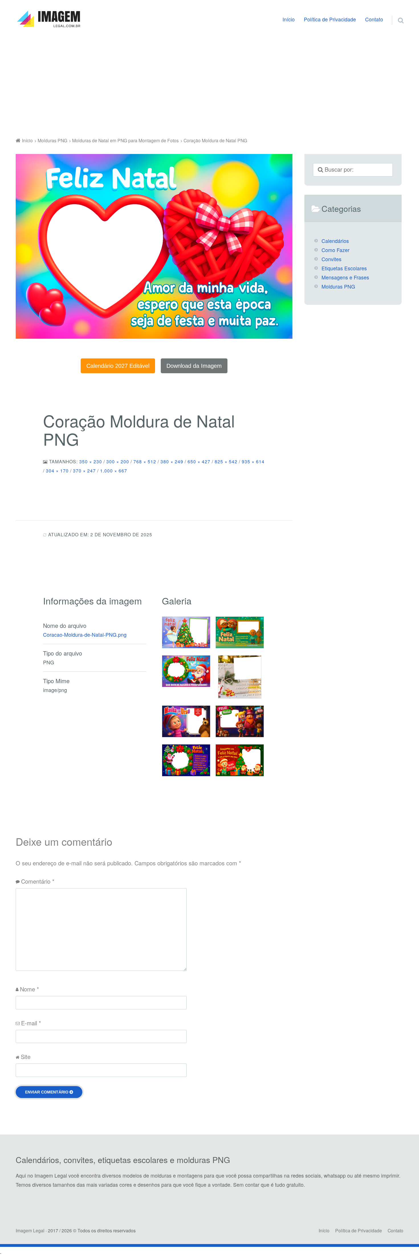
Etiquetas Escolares (344, 268)
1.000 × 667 (113, 470)
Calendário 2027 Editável (117, 366)
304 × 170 (57, 470)
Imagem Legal (30, 1230)
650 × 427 (199, 461)
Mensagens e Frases (345, 277)
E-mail (31, 1023)
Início (288, 19)
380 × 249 (171, 461)
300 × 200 (117, 461)
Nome (29, 989)
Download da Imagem (194, 366)
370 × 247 (84, 470)
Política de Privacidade (330, 19)
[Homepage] (48, 19)
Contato (374, 19)
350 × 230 (90, 461)
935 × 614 (253, 461)
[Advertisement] (209, 84)
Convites (331, 259)
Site (25, 1056)
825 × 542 (226, 461)
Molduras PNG (338, 286)
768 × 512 (144, 461)
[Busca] (396, 13)
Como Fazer (335, 249)
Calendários (335, 240)
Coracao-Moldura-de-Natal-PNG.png (85, 634)
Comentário (37, 881)
